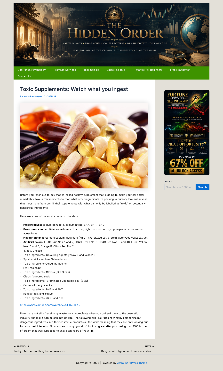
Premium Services (65, 69)
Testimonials (91, 69)
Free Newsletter (180, 69)
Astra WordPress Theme (132, 362)
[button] (126, 69)
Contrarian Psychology (31, 69)
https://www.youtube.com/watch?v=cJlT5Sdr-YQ (50, 304)
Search (168, 181)
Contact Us (24, 76)
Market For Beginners (149, 69)
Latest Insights (116, 69)
